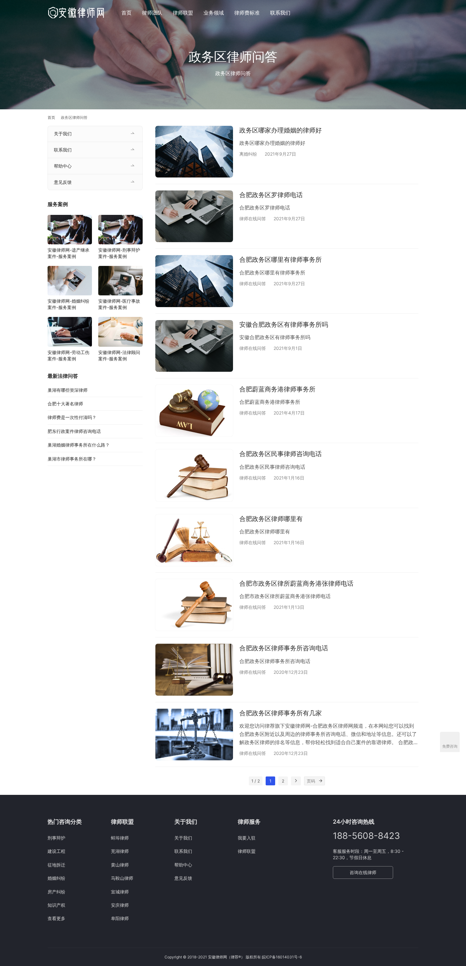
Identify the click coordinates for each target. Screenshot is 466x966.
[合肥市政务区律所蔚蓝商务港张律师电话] (194, 605)
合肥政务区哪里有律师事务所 (280, 259)
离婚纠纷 (248, 154)
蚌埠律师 (120, 837)
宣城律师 (120, 891)
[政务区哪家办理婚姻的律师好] (194, 151)
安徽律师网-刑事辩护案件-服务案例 (119, 253)
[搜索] (415, 12)
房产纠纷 (56, 891)
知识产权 (56, 905)
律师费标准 (247, 13)
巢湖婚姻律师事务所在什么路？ (79, 445)
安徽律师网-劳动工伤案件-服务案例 (68, 355)
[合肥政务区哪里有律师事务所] (194, 281)
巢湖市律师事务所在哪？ (72, 458)
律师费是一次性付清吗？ (72, 417)
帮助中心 (63, 166)
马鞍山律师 (122, 878)
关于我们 (63, 133)
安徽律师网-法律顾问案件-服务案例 (119, 355)
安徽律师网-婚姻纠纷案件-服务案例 (68, 304)
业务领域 (214, 13)
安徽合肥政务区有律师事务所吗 (283, 324)
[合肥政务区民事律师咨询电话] (194, 475)
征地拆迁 (56, 864)
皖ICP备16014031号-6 (282, 957)
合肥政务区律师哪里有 (271, 519)
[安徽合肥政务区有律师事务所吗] (194, 346)
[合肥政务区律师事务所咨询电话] (194, 669)
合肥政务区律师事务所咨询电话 (283, 648)
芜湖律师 (120, 851)
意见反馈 (63, 182)
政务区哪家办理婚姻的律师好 (280, 130)
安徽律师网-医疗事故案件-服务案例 (119, 304)
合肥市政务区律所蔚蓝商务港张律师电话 (296, 583)
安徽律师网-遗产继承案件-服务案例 (68, 253)
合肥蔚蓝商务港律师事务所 (277, 389)
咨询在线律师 (363, 872)
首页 (126, 13)
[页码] (320, 780)
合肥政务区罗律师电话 (271, 195)
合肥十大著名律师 (65, 403)
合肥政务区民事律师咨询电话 (280, 454)
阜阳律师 (120, 918)
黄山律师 (120, 864)
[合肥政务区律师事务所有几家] (194, 734)
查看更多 (56, 918)
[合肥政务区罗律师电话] (194, 216)
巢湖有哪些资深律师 (67, 390)
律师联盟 (183, 13)
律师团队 (152, 13)
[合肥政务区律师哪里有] (194, 540)
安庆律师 (120, 905)
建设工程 (56, 851)
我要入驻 (247, 837)
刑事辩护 (56, 837)
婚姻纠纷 (56, 878)
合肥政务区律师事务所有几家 (280, 713)
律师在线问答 (252, 218)
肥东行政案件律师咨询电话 (74, 431)
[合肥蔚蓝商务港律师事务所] (194, 410)
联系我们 (280, 13)
